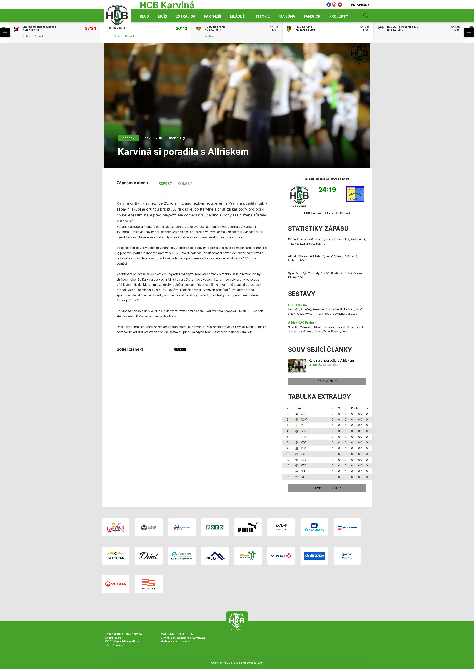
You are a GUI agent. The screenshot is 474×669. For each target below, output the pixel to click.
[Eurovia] (347, 527)
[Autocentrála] (115, 556)
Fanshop (312, 16)
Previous (5, 32)
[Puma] (248, 527)
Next (469, 32)
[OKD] (215, 527)
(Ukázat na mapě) (115, 645)
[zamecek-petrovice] (149, 527)
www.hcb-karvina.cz (180, 641)
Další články (327, 381)
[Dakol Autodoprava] (149, 556)
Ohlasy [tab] (185, 183)
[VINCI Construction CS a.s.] (281, 556)
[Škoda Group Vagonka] (347, 556)
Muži (162, 16)
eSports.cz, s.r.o (253, 662)
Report (38, 36)
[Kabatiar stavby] (215, 556)
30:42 (181, 28)
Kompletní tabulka (327, 488)
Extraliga (185, 16)
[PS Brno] (149, 584)
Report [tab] (165, 183)
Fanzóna (287, 16)
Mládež (237, 16)
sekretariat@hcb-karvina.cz (188, 637)
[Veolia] (115, 584)
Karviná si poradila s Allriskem (331, 360)
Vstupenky (360, 4)
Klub (144, 16)
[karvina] (115, 527)
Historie (262, 16)
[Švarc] (314, 556)
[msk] (182, 527)
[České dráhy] (314, 527)
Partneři (212, 16)
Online (27, 36)
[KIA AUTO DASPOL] (281, 527)
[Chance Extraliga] (248, 556)
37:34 (90, 28)
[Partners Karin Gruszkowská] (182, 556)
